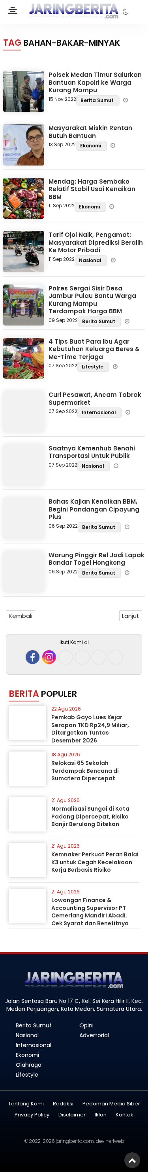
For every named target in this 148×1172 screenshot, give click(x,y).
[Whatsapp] (99, 657)
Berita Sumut (98, 100)
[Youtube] (82, 657)
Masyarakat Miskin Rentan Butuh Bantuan (90, 132)
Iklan (101, 1115)
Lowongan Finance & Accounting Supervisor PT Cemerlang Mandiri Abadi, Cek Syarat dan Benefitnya (90, 911)
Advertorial (94, 1035)
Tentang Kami (26, 1104)
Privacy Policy (32, 1115)
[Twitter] (66, 657)
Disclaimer (72, 1115)
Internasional (99, 412)
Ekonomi (91, 145)
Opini (86, 1025)
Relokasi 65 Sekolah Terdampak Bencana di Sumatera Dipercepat (85, 770)
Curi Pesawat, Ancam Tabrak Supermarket (95, 399)
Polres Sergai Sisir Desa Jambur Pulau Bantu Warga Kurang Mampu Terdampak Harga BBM (92, 300)
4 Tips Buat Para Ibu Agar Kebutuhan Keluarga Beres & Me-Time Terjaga (94, 349)
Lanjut (130, 616)
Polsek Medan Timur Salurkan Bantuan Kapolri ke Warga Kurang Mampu (95, 82)
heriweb (114, 1141)
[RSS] (115, 657)
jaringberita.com (75, 1141)
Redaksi (63, 1104)
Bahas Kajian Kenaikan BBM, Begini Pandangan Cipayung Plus (94, 509)
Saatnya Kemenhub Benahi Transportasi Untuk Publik (92, 452)
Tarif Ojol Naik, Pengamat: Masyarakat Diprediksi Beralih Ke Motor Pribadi (96, 242)
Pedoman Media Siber (111, 1104)
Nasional (91, 260)
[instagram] (49, 657)
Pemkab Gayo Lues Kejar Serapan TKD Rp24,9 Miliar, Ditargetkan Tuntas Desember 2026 (90, 728)
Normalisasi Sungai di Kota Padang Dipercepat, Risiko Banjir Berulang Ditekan (90, 816)
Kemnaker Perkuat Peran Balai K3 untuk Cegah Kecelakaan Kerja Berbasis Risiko (95, 862)
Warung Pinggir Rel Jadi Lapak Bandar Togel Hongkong (96, 559)
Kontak (124, 1115)
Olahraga (28, 1065)
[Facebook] (32, 657)
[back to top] (132, 1160)
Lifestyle (93, 366)
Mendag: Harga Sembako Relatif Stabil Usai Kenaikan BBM (92, 189)
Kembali (20, 616)
